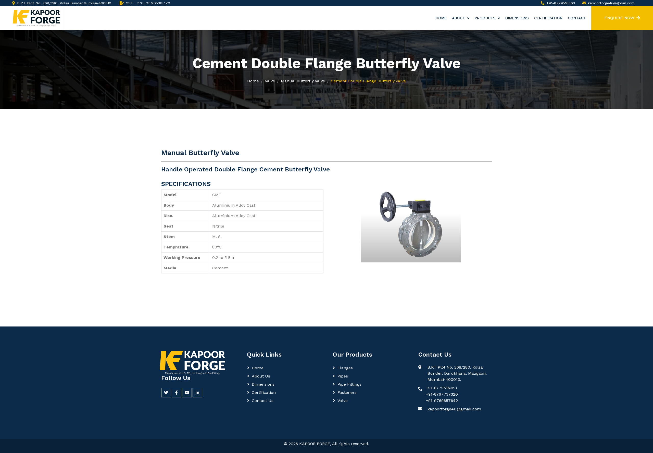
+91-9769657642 (442, 400)
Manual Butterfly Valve (303, 81)
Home (441, 18)
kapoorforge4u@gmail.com (611, 3)
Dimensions (517, 18)
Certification (548, 18)
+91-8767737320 (442, 394)
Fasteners (347, 392)
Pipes (342, 376)
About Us (261, 376)
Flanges (345, 368)
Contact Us (262, 400)
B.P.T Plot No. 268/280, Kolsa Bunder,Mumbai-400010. (64, 3)
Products (485, 18)
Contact (577, 18)
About (458, 18)
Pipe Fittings (349, 384)
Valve (270, 81)
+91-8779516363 (560, 3)
